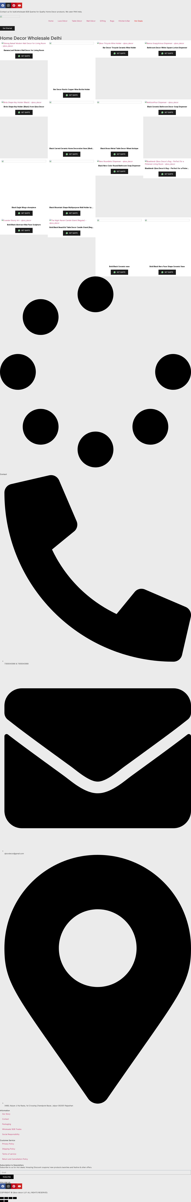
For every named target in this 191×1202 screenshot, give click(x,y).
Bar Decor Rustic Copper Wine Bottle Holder (71, 89)
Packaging (6, 1124)
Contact (5, 1119)
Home (50, 21)
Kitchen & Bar (124, 21)
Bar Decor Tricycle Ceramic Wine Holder (119, 48)
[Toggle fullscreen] (6, 1198)
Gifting (103, 21)
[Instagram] (8, 5)
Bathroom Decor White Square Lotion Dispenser (167, 48)
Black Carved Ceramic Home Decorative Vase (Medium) (72, 148)
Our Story (6, 1114)
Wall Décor (91, 21)
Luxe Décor (62, 21)
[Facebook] (3, 5)
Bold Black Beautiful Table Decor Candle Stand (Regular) (72, 227)
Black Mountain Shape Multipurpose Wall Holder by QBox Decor (75, 207)
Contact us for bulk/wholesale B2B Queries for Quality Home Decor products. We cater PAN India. (41, 12)
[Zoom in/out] (2, 1198)
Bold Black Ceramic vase (119, 266)
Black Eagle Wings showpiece (24, 207)
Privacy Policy (8, 1144)
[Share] (10, 1198)
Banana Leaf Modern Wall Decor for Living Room (24, 50)
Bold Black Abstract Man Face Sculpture (24, 225)
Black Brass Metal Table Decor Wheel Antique (119, 148)
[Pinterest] (14, 5)
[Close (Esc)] (15, 1198)
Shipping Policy (8, 1149)
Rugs (112, 21)
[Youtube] (19, 5)
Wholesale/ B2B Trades (11, 1129)
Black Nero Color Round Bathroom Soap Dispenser (119, 166)
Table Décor (77, 21)
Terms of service (9, 1154)
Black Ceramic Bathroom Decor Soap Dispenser (167, 107)
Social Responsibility (10, 1134)
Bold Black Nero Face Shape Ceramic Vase (167, 266)
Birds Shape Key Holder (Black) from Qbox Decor (24, 107)
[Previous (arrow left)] (2, 1201)
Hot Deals (138, 21)
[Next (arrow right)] (6, 1201)
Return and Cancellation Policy (15, 1159)
